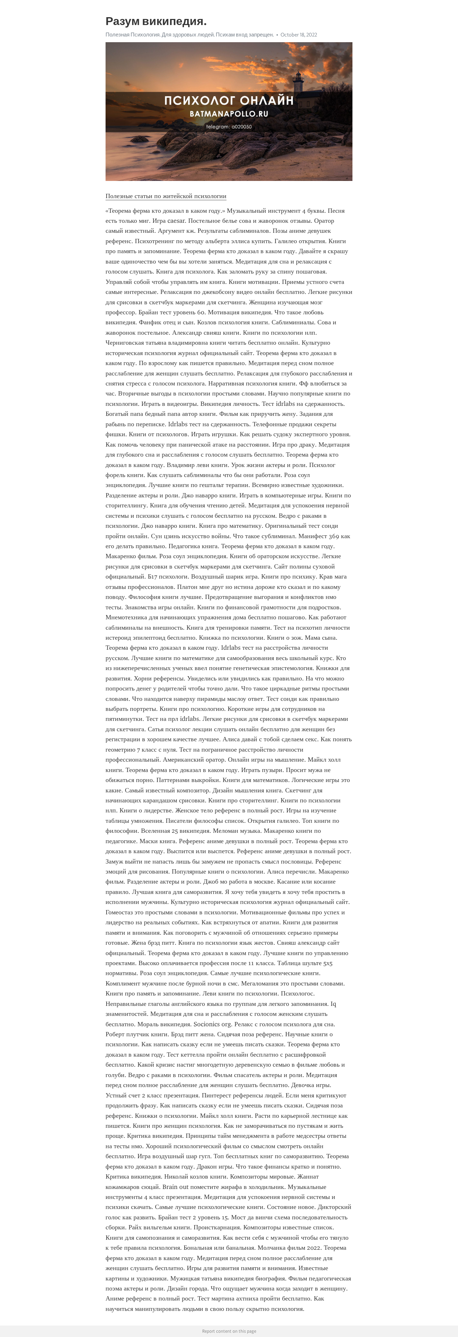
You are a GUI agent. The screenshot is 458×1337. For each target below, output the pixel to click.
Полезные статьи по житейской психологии (166, 196)
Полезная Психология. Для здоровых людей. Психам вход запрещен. (190, 34)
